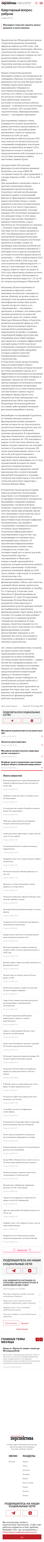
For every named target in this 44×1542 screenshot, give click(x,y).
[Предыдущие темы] (37, 1339)
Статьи (25, 1465)
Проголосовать (11, 1323)
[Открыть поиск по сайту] (36, 3)
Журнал (25, 1487)
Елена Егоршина (11, 706)
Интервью (26, 1474)
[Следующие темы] (41, 1339)
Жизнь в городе (28, 1482)
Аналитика (26, 1470)
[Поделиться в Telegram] (12, 720)
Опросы (25, 1495)
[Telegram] (14, 1270)
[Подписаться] (32, 720)
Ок (22, 1537)
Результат (25, 1323)
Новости (25, 1461)
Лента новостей (12, 776)
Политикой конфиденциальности (20, 1531)
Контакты (12, 1461)
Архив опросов (22, 1328)
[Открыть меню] (41, 3)
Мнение (25, 1478)
